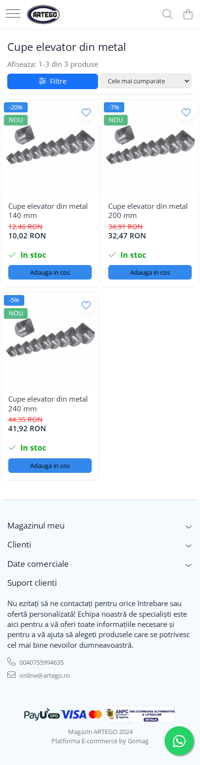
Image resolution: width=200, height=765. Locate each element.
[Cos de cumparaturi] (188, 14)
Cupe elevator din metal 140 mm (48, 211)
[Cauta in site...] (168, 14)
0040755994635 (41, 662)
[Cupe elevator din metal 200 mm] (150, 148)
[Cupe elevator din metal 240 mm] (50, 341)
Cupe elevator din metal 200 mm (148, 211)
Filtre (56, 81)
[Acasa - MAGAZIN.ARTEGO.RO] (43, 14)
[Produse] (13, 14)
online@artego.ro (44, 675)
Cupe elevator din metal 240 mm (48, 403)
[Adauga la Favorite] (86, 112)
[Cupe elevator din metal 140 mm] (50, 148)
